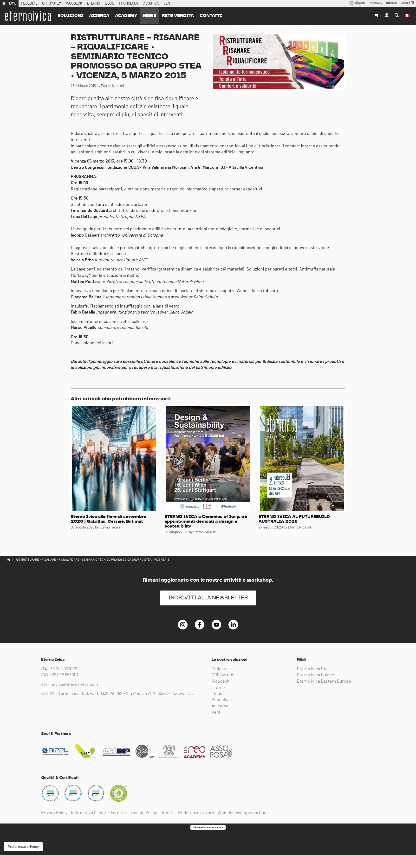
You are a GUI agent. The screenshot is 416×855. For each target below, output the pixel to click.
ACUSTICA (151, 3)
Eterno (218, 687)
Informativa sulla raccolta (208, 827)
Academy (126, 15)
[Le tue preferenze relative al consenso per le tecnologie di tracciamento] (23, 846)
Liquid (218, 694)
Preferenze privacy (196, 813)
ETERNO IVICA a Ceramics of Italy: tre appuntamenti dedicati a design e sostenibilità (206, 521)
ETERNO (93, 3)
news (149, 15)
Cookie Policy (144, 813)
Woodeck (220, 681)
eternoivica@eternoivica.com (69, 684)
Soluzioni (70, 15)
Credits (167, 813)
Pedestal (220, 669)
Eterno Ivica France (315, 675)
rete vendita (178, 15)
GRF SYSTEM (51, 3)
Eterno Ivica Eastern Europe (324, 681)
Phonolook (222, 700)
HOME (11, 3)
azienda (99, 15)
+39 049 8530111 (64, 675)
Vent (216, 712)
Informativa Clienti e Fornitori (99, 813)
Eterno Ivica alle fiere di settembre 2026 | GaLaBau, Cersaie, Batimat (108, 519)
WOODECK (74, 3)
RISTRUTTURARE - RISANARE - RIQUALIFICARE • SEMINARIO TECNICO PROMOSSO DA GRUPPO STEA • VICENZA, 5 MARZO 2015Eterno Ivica (28, 15)
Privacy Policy (54, 813)
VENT (167, 3)
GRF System (223, 675)
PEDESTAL (29, 3)
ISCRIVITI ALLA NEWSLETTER (208, 598)
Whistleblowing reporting (242, 813)
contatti (211, 15)
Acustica (220, 706)
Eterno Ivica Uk (311, 669)
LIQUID (109, 3)
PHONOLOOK (128, 3)
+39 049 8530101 (62, 669)
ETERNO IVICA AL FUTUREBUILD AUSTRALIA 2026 (294, 519)
